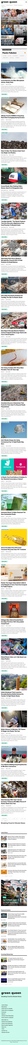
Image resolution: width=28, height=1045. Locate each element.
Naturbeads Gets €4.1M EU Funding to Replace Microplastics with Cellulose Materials (7, 33)
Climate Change (4, 132)
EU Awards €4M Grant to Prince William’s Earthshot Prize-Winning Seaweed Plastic (20, 43)
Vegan (2, 9)
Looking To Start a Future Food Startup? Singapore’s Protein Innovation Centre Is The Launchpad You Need (17, 924)
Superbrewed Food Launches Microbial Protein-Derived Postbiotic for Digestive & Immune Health (17, 864)
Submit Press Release (7, 1021)
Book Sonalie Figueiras (7, 1025)
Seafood (3, 349)
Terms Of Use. (15, 1042)
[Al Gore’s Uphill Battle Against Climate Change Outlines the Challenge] (4, 980)
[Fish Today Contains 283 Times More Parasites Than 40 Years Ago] (14, 357)
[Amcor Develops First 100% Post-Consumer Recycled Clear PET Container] (14, 537)
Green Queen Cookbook (7, 1017)
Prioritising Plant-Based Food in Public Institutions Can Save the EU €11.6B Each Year (13, 19)
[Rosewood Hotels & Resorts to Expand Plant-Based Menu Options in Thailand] (4, 845)
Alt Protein (22, 55)
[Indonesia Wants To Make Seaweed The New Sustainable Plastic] (14, 502)
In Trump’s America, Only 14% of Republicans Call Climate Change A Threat (16, 960)
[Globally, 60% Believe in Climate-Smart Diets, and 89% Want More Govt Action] (4, 967)
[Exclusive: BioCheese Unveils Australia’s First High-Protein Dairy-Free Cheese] (4, 872)
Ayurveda (17, 57)
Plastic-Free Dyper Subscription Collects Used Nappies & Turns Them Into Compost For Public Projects (14, 584)
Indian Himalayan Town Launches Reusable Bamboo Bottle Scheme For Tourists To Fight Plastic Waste (12, 694)
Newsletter (4, 1006)
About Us (4, 1027)
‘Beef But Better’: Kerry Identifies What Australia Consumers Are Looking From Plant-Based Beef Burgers (17, 940)
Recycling (3, 564)
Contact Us (4, 1030)
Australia (12, 57)
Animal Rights (5, 57)
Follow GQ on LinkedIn (7, 1008)
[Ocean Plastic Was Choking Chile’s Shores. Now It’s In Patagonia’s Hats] (14, 175)
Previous (4, 818)
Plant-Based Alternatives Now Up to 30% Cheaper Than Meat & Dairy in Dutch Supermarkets (17, 857)
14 (24, 818)
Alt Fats (9, 55)
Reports (3, 1014)
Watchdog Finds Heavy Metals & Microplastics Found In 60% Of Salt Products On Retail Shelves (11, 260)
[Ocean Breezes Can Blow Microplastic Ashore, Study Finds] (14, 70)
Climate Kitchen (6, 1032)
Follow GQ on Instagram (7, 1010)
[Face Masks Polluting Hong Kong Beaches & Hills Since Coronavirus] (14, 754)
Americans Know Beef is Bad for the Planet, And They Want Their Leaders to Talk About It (17, 973)
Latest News (5, 1005)
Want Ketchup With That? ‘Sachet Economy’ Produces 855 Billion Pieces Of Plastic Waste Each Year (13, 801)
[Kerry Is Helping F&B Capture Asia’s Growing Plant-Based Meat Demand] (4, 948)
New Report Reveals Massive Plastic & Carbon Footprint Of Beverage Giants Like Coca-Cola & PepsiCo (14, 332)
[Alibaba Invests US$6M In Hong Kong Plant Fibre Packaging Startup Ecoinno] (14, 105)
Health (2, 240)
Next (5, 820)
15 (2, 820)
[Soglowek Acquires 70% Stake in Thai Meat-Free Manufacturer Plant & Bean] (4, 851)
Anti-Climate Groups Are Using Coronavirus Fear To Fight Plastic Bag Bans (12, 442)
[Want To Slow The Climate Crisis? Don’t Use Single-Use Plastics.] (14, 140)
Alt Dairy (4, 55)
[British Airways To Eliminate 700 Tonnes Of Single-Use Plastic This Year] (14, 719)
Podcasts (4, 1012)
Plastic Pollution (5, 62)
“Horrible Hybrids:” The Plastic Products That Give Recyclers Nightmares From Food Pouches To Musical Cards (13, 223)
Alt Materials (15, 55)
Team (3, 1028)
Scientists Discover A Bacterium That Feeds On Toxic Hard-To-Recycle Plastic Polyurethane (13, 405)
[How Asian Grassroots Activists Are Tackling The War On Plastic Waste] (14, 285)
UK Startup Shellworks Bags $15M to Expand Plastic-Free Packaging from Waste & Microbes (7, 43)
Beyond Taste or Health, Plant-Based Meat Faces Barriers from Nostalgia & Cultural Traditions (16, 838)
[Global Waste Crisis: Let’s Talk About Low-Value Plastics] (14, 646)
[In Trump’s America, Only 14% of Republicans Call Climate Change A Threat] (4, 960)
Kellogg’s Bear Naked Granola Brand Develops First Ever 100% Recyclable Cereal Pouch (12, 621)
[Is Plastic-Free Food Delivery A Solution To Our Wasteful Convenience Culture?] (14, 466)
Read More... (4, 94)
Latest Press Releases (7, 1023)
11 (16, 818)
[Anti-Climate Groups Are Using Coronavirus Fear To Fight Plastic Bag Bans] (14, 429)
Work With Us (5, 1019)
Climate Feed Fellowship (7, 1015)
